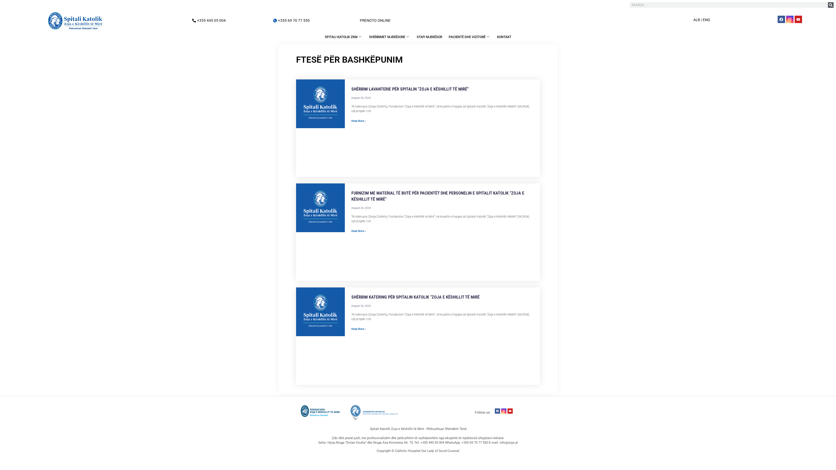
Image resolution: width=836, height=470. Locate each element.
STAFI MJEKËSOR (429, 37)
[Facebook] (781, 19)
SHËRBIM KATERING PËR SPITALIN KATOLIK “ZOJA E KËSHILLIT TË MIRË (415, 297)
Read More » (358, 121)
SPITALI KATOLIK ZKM (341, 37)
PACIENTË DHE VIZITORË (467, 37)
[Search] (831, 5)
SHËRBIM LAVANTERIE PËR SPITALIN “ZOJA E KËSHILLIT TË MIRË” (410, 89)
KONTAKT (504, 37)
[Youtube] (798, 19)
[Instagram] (790, 19)
